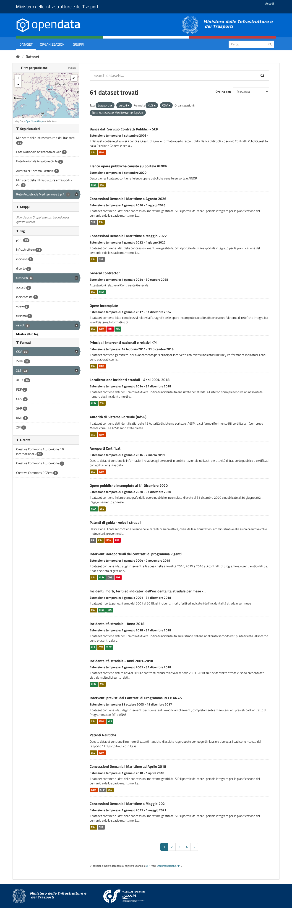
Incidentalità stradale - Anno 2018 (117, 623)
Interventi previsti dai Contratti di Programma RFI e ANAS (136, 697)
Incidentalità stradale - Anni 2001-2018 (121, 661)
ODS (110, 577)
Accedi (269, 3)
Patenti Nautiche (103, 735)
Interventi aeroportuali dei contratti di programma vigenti (136, 554)
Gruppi (78, 44)
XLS (118, 329)
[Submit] (270, 44)
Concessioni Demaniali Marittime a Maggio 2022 (128, 236)
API (148, 866)
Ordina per (223, 91)
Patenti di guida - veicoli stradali (115, 522)
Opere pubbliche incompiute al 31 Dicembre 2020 (129, 485)
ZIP (92, 540)
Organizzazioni (52, 44)
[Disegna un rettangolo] (74, 78)
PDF (110, 329)
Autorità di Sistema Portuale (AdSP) (118, 417)
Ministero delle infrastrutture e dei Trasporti (57, 6)
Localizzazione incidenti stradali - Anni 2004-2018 (129, 379)
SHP (93, 222)
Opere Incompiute (104, 305)
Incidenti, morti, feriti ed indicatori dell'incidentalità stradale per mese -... (148, 591)
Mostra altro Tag (27, 334)
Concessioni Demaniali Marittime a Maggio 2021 (128, 803)
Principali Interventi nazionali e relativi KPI (123, 342)
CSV (93, 152)
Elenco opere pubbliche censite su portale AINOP (128, 166)
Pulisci (72, 68)
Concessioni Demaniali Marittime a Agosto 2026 (128, 198)
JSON (101, 152)
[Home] (18, 57)
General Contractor (105, 273)
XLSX (93, 185)
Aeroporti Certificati (105, 448)
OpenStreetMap (34, 121)
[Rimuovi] (111, 105)
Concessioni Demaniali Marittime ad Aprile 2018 (128, 766)
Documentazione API (168, 866)
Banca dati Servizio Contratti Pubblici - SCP (124, 129)
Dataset (26, 44)
